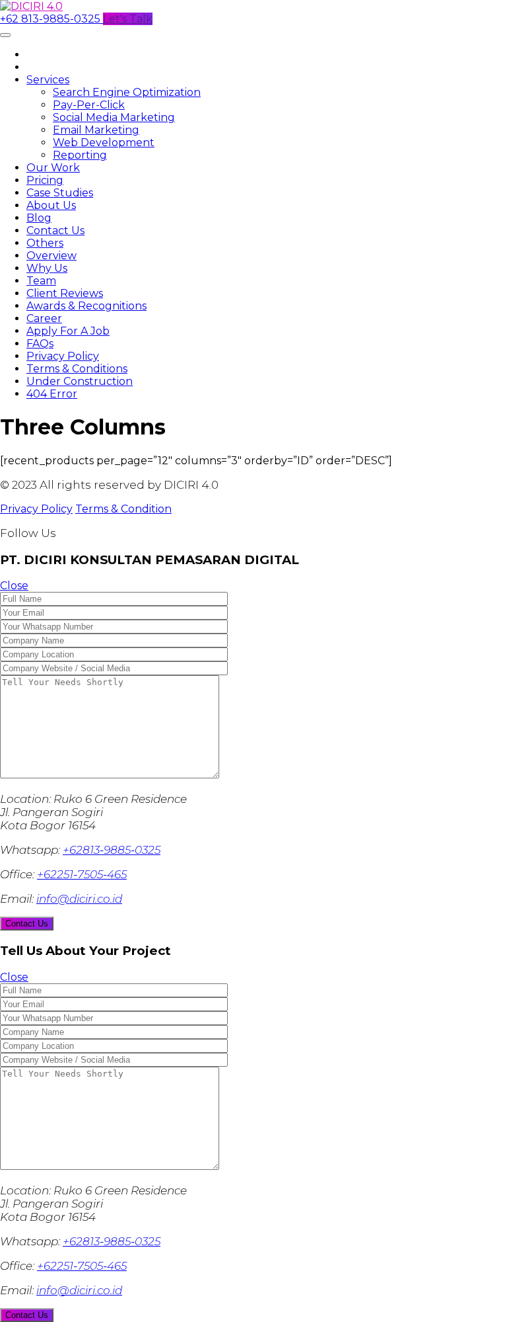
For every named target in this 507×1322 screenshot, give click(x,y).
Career (44, 318)
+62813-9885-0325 (111, 849)
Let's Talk (127, 19)
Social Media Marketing (114, 117)
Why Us (46, 268)
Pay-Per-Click (89, 105)
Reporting (80, 155)
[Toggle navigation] (5, 35)
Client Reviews (64, 293)
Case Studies (59, 192)
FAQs (39, 343)
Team (41, 280)
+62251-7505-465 (82, 874)
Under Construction (79, 381)
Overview (51, 255)
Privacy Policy (62, 356)
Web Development (103, 142)
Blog (38, 218)
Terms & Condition (123, 509)
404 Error (51, 394)
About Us (51, 205)
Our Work (53, 167)
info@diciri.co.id (79, 898)
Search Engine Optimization (127, 92)
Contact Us (55, 230)
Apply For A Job (68, 331)
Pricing (44, 180)
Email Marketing (96, 130)
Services (47, 79)
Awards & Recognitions (86, 306)
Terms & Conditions (76, 368)
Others (44, 243)
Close (14, 585)
